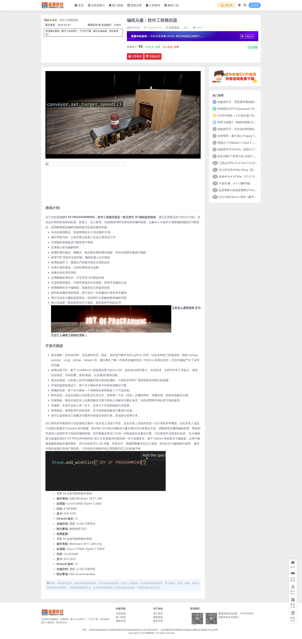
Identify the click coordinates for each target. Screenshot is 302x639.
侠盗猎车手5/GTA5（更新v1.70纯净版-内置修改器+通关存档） (256, 149)
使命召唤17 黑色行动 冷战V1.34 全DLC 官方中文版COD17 (253, 156)
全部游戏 (96, 5)
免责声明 (158, 620)
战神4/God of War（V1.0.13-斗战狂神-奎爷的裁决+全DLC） (256, 176)
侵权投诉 (158, 617)
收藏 (254, 47)
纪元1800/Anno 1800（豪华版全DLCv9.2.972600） (251, 197)
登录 (256, 5)
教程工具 (173, 5)
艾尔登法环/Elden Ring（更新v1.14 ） (242, 170)
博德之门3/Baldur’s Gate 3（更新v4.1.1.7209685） (249, 143)
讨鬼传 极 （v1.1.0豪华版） (236, 183)
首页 (81, 5)
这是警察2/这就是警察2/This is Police (242, 190)
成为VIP (228, 5)
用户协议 (158, 613)
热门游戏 (117, 5)
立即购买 (136, 56)
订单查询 (154, 5)
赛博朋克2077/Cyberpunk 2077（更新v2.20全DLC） (250, 109)
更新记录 (136, 5)
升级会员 (248, 36)
